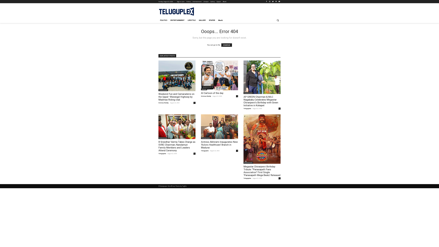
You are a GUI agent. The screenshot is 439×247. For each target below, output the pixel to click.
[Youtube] (279, 1)
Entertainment (163, 90)
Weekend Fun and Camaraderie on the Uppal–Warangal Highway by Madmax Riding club (176, 97)
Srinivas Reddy (163, 103)
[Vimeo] (276, 1)
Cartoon (204, 89)
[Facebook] (266, 1)
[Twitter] (273, 1)
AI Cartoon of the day (212, 93)
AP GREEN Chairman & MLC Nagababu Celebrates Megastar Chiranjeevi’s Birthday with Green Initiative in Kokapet (261, 101)
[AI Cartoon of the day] (219, 75)
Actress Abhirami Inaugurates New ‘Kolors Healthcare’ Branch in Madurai (219, 145)
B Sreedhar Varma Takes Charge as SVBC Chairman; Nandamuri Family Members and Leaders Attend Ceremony (176, 146)
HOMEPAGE (226, 45)
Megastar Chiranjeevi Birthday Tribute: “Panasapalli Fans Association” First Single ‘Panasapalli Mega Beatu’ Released (262, 171)
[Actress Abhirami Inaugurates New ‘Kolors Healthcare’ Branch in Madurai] (219, 126)
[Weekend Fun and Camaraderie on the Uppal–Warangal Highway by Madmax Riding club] (176, 75)
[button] (278, 20)
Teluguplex (247, 108)
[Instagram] (269, 1)
